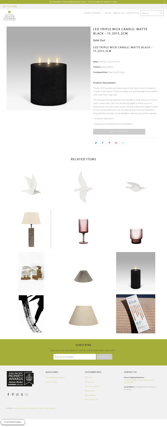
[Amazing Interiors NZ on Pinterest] (13, 394)
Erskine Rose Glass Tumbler (135, 229)
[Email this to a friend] (123, 143)
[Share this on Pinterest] (109, 143)
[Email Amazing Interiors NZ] (27, 394)
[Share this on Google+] (116, 143)
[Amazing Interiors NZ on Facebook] (8, 394)
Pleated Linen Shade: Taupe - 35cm (83, 271)
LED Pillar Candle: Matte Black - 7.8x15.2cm (135, 271)
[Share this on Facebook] (103, 143)
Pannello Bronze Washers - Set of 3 (31, 271)
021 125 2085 (10, 6)
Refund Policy (90, 395)
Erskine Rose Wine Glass (83, 229)
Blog (108, 13)
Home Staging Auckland (55, 377)
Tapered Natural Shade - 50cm (83, 313)
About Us (118, 13)
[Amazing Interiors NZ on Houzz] (22, 394)
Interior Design (51, 382)
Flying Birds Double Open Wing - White (83, 187)
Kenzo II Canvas (31, 313)
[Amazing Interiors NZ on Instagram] (17, 394)
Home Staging (92, 13)
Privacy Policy (90, 391)
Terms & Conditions (92, 386)
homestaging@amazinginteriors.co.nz (138, 380)
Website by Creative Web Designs (42, 408)
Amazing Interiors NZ (20, 408)
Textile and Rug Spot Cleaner (135, 313)
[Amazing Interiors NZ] (15, 16)
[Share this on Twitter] (96, 143)
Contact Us (132, 13)
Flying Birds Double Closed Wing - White (31, 187)
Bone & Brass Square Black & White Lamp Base (31, 229)
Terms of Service (91, 400)
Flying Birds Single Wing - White (135, 187)
